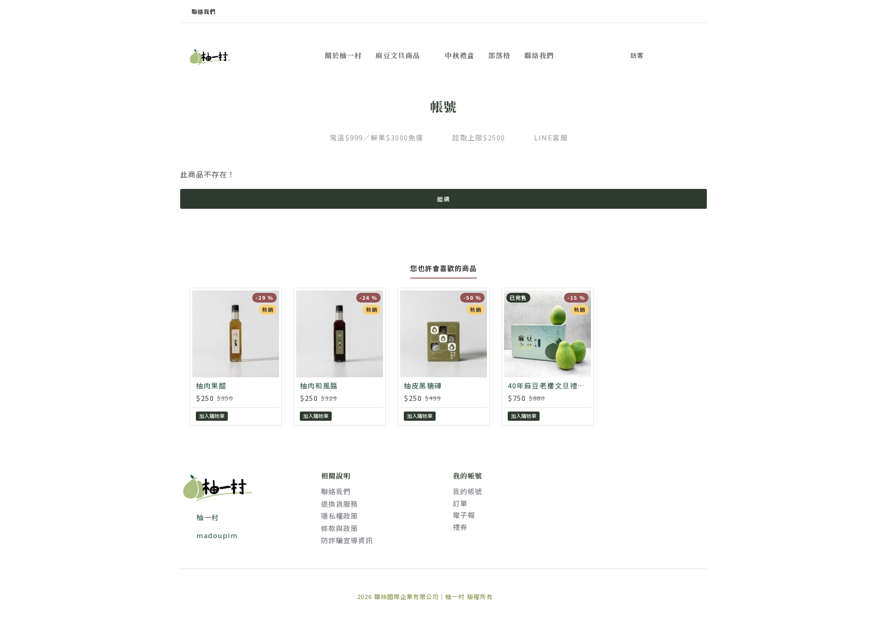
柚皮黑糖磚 (423, 385)
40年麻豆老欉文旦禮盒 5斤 (549, 385)
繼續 (443, 198)
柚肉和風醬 (319, 385)
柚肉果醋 (211, 385)
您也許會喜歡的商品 (443, 268)
